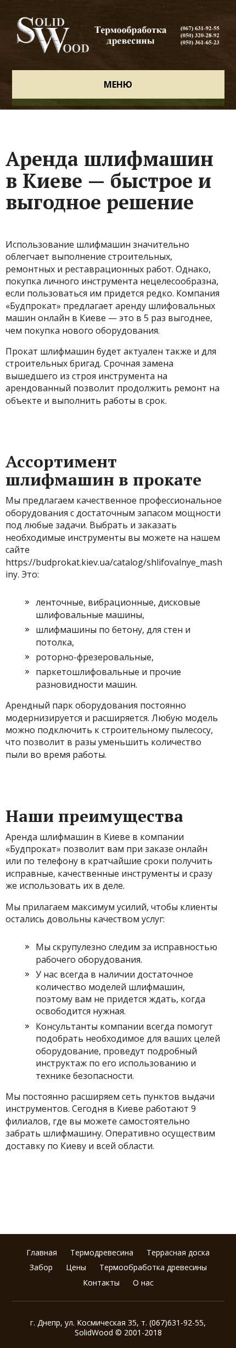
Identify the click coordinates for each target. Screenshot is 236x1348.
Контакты (101, 1282)
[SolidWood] (118, 35)
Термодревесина (101, 1252)
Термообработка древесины (153, 1267)
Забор (41, 1267)
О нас (143, 1282)
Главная (41, 1252)
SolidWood (94, 1332)
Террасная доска (178, 1252)
